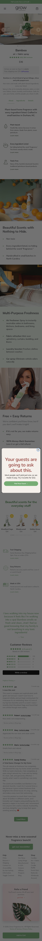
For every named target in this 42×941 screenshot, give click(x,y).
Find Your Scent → (21, 484)
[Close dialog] (38, 449)
